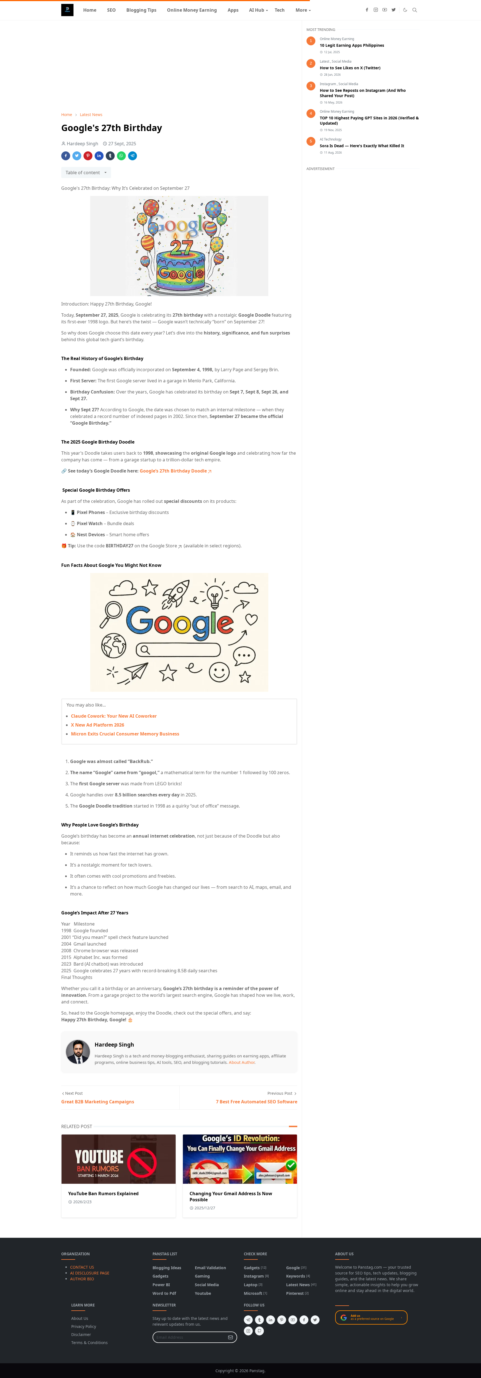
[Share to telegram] (132, 155)
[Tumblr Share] (110, 155)
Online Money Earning (337, 38)
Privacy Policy (83, 1326)
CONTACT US (82, 1267)
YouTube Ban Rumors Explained (103, 1193)
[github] (259, 1331)
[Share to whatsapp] (121, 155)
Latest (325, 61)
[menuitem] (90, 10)
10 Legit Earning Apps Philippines (352, 45)
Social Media (342, 61)
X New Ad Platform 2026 (97, 725)
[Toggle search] (415, 10)
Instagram (328, 84)
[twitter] (393, 10)
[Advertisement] (179, 66)
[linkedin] (270, 1319)
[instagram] (375, 10)
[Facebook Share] (65, 155)
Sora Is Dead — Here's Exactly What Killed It (362, 145)
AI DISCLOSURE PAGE (89, 1273)
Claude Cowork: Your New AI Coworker (114, 716)
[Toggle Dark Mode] (405, 9)
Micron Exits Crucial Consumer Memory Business (125, 734)
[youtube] (384, 10)
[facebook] (366, 10)
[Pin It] (88, 155)
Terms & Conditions (89, 1342)
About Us (79, 1318)
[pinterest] (281, 1319)
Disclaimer (81, 1334)
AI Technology (331, 139)
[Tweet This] (76, 155)
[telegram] (248, 1319)
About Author (241, 1062)
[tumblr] (259, 1319)
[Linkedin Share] (99, 155)
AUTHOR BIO (82, 1278)
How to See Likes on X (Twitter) (350, 67)
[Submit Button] (230, 1337)
